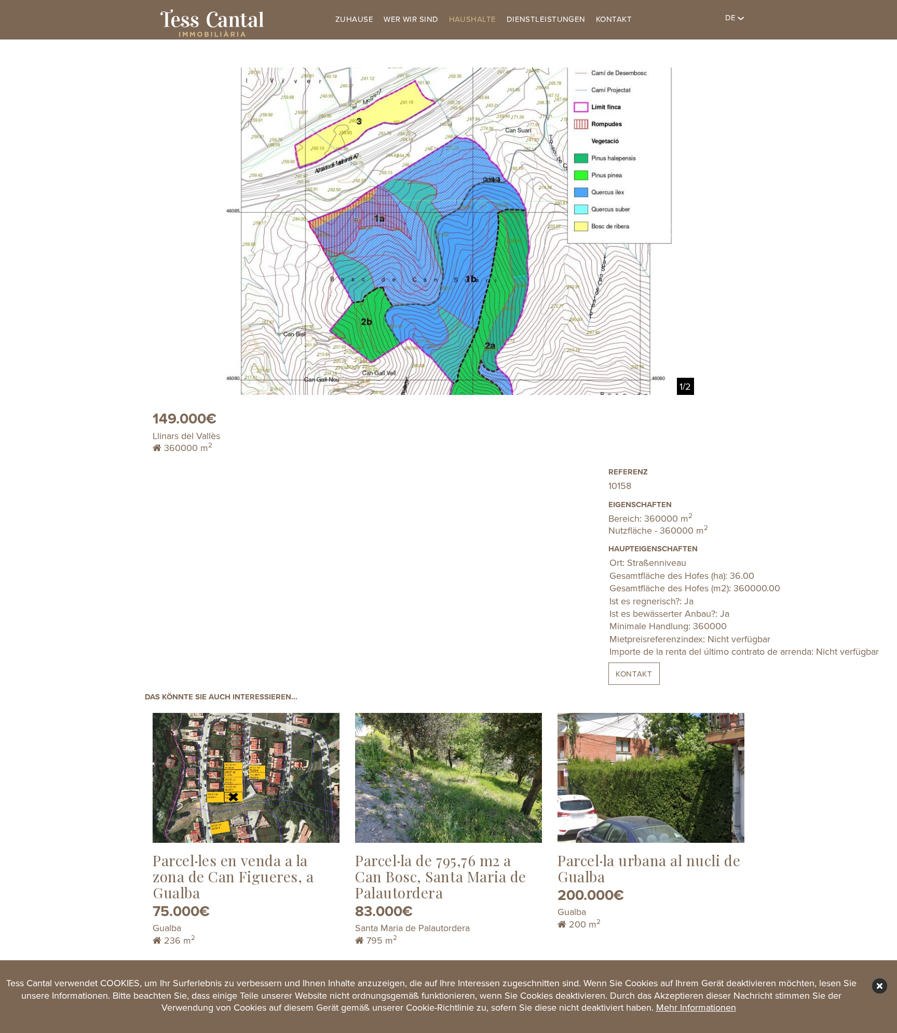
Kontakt (614, 19)
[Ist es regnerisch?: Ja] (676, 601)
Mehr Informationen (696, 1007)
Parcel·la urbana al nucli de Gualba (649, 868)
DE (731, 17)
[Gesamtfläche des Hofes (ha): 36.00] (676, 576)
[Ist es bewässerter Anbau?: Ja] (676, 614)
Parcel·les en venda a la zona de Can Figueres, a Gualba (233, 876)
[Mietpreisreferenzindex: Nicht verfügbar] (676, 639)
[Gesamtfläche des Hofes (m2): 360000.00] (676, 588)
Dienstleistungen (546, 19)
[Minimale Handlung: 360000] (676, 626)
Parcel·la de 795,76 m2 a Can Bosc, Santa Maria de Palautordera (440, 876)
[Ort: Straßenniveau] (676, 563)
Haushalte (472, 19)
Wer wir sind (411, 19)
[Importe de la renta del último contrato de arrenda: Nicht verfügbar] (676, 652)
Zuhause (354, 19)
